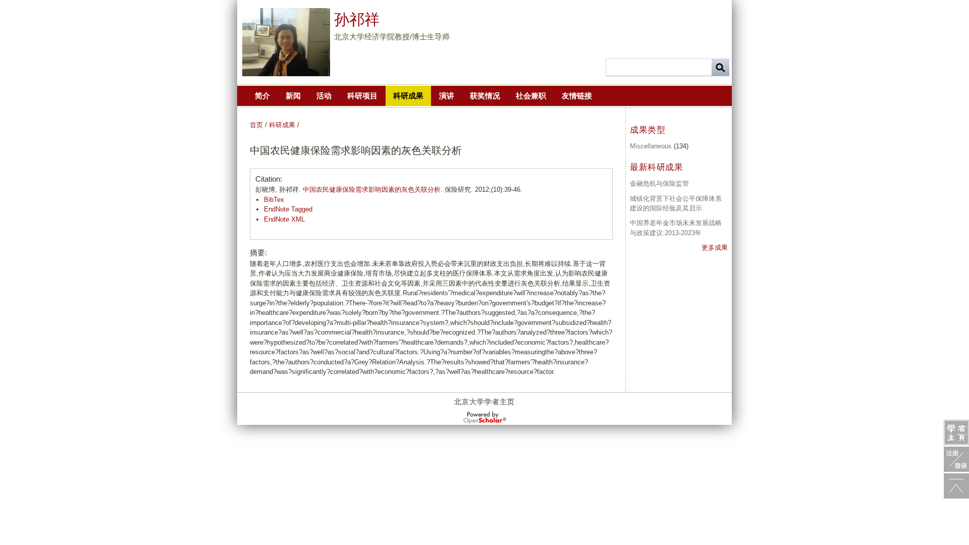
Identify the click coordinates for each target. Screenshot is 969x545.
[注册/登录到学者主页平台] (956, 459)
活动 (324, 95)
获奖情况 (485, 95)
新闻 (293, 95)
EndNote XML (284, 219)
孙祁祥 (357, 19)
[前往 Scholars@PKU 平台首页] (956, 432)
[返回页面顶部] (956, 486)
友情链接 (577, 95)
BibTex (274, 199)
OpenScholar (484, 417)
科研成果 (408, 95)
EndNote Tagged (288, 209)
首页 (256, 125)
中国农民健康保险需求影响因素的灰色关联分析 (372, 189)
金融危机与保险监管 (659, 183)
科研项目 (362, 95)
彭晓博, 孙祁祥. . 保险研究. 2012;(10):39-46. (388, 189)
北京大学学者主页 (484, 402)
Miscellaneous (651, 146)
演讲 (446, 95)
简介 (262, 95)
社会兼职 (531, 95)
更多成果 (715, 247)
